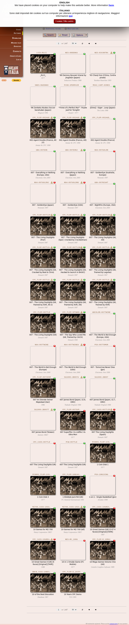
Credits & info (15, 56)
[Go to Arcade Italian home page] (11, 70)
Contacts (17, 51)
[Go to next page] (89, 43)
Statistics (17, 46)
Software (17, 33)
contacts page (113, 623)
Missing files (16, 43)
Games (18, 30)
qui (70, 16)
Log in (18, 59)
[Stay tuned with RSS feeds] (3, 80)
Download (16, 38)
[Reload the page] (82, 43)
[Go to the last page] (95, 43)
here (111, 5)
